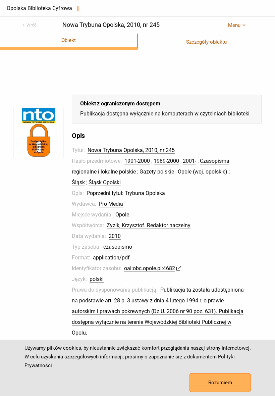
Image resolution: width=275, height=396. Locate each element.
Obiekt (68, 40)
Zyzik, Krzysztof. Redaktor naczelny (148, 225)
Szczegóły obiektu (206, 42)
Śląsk (78, 182)
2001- (189, 161)
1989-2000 (166, 161)
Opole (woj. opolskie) (202, 171)
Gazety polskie (157, 171)
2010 (115, 236)
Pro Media (111, 204)
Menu (234, 25)
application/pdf (111, 257)
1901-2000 (137, 161)
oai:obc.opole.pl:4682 (149, 268)
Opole (122, 214)
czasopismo (117, 247)
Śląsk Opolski (105, 182)
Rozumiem (220, 383)
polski (97, 279)
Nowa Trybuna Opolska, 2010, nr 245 (131, 150)
